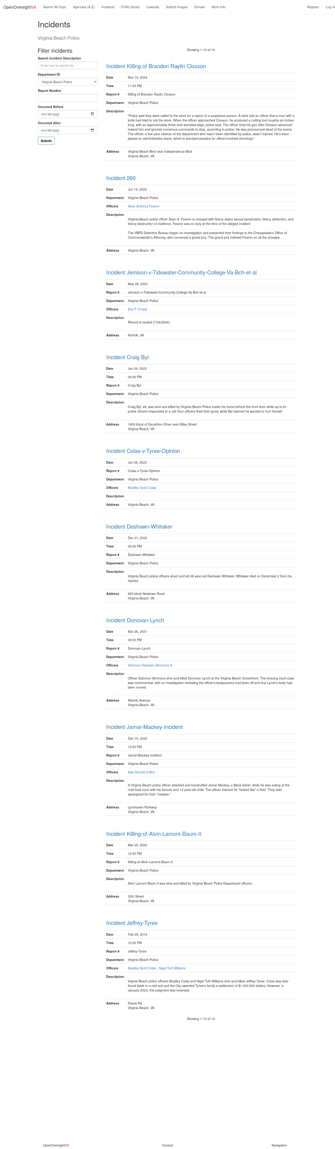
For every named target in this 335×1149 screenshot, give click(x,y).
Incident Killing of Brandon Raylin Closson (156, 66)
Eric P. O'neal (137, 309)
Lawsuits (153, 7)
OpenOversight (19, 7)
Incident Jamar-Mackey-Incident (144, 727)
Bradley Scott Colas (142, 487)
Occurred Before (50, 106)
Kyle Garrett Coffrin (141, 772)
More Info (219, 7)
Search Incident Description (59, 58)
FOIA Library (130, 7)
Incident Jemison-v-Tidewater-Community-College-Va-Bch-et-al (181, 272)
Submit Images (177, 7)
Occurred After (49, 123)
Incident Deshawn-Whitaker (139, 526)
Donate (199, 7)
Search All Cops (54, 7)
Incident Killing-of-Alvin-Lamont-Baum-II (153, 833)
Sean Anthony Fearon (144, 206)
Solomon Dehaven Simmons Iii (150, 665)
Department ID (49, 74)
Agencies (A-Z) (84, 7)
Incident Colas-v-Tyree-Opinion (143, 450)
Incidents (107, 7)
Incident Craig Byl (127, 357)
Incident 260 (121, 178)
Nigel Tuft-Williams (172, 968)
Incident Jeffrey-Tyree (132, 923)
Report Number (49, 90)
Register (313, 7)
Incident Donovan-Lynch (135, 620)
